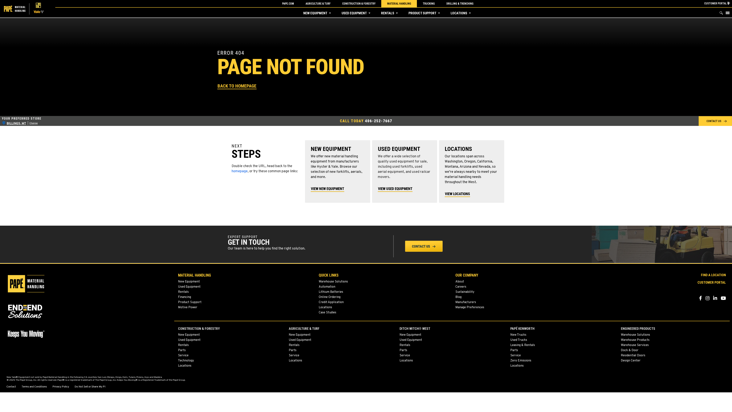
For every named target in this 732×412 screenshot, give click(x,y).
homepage (240, 171)
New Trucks (518, 335)
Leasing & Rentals (522, 345)
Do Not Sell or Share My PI (90, 386)
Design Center (630, 361)
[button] (330, 13)
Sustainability (464, 292)
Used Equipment (354, 13)
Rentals (387, 13)
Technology (186, 361)
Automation (327, 287)
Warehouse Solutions (333, 282)
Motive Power (187, 307)
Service (183, 355)
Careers (460, 287)
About (459, 282)
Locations (459, 13)
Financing (184, 297)
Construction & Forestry (359, 3)
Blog (458, 297)
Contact (11, 386)
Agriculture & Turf (318, 3)
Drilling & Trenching (460, 3)
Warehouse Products (635, 340)
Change (33, 123)
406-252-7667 (378, 121)
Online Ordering (329, 297)
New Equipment (315, 13)
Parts (182, 350)
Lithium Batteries (331, 292)
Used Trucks (518, 340)
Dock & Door (629, 350)
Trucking (429, 3)
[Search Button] (721, 14)
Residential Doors (633, 355)
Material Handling (399, 3)
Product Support (422, 13)
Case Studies (327, 313)
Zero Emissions (520, 361)
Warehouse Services (635, 345)
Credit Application (331, 302)
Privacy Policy (60, 386)
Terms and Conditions (34, 386)
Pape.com (288, 3)
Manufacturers (465, 302)
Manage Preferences (469, 307)
